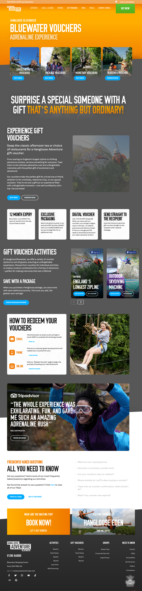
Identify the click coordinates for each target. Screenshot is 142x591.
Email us (31, 342)
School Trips (105, 549)
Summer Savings (104, 8)
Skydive (60, 8)
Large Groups (104, 558)
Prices (91, 8)
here (53, 485)
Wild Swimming (53, 568)
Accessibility (130, 558)
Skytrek (55, 561)
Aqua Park (54, 565)
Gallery (132, 566)
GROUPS (106, 542)
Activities (34, 8)
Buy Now (18, 78)
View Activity (79, 294)
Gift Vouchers (72, 8)
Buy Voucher (92, 294)
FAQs (133, 553)
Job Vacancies (130, 562)
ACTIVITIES (53, 542)
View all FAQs (16, 497)
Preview (79, 252)
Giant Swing (54, 553)
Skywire (55, 549)
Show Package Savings (16, 302)
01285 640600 (33, 355)
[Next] (81, 302)
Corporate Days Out (102, 553)
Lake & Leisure (47, 8)
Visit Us (132, 549)
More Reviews (19, 438)
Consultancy (130, 570)
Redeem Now (112, 78)
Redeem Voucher (34, 369)
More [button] (83, 8)
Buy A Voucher (35, 497)
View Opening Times (27, 2)
